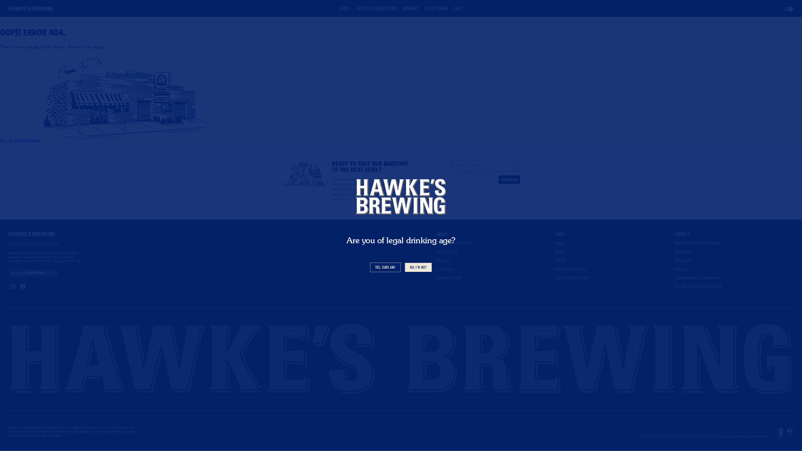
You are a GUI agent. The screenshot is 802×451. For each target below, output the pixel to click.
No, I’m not (418, 267)
